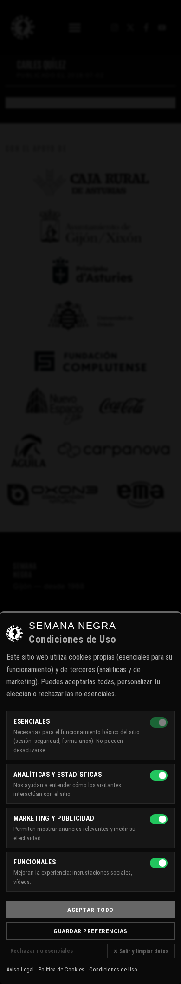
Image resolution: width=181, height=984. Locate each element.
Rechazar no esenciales (41, 950)
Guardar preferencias (90, 931)
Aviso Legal (20, 969)
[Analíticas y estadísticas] (159, 775)
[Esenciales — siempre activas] (159, 722)
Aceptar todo (90, 909)
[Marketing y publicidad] (159, 819)
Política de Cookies (61, 969)
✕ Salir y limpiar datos (140, 951)
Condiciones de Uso (113, 969)
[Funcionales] (159, 863)
